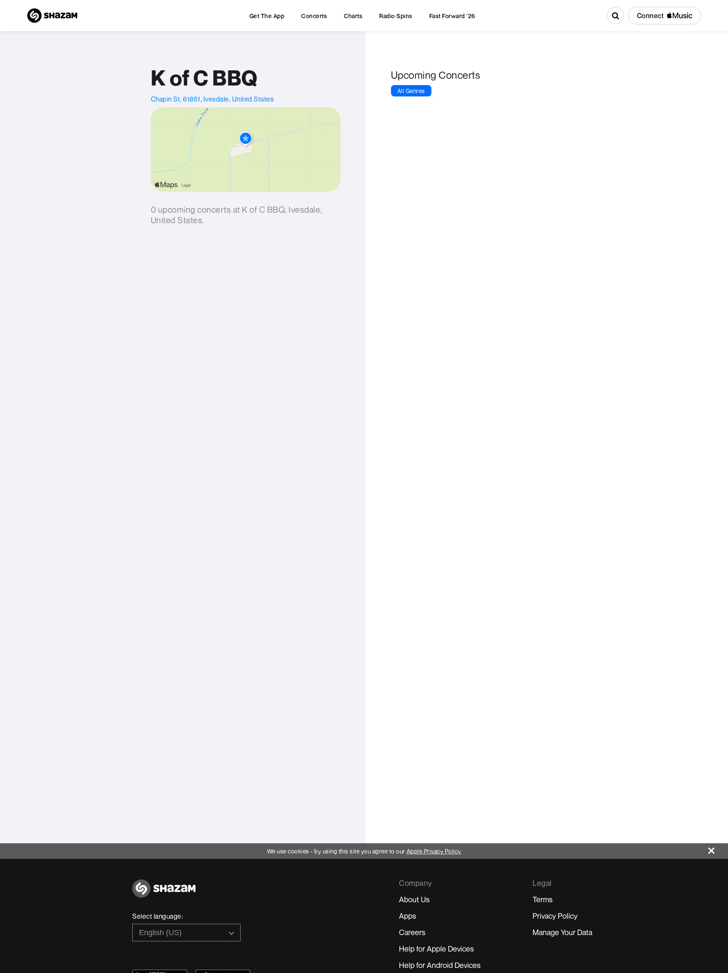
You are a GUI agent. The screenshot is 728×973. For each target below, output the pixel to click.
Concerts (314, 15)
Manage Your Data (562, 932)
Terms (543, 899)
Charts (353, 15)
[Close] (718, 848)
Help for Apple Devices (436, 948)
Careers (412, 932)
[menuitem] (267, 16)
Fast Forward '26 (452, 15)
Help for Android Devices (440, 965)
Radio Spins (395, 15)
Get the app (267, 15)
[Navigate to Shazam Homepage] (52, 15)
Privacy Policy (555, 915)
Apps (407, 915)
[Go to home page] (163, 893)
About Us (414, 899)
